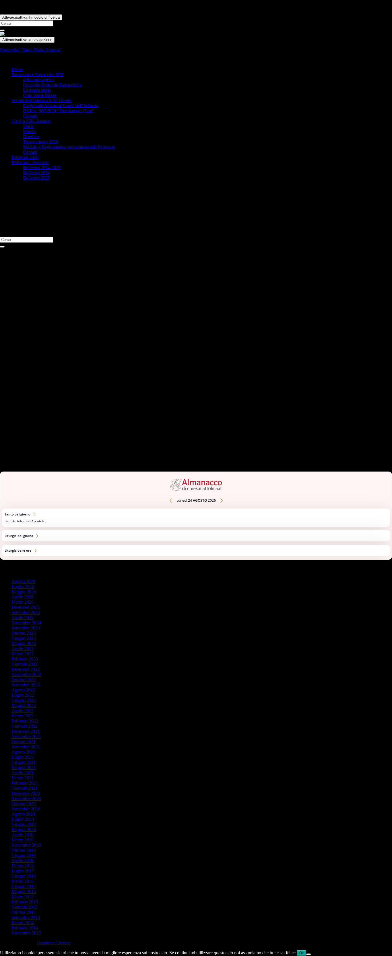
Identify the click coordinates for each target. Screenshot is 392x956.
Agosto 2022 (23, 689)
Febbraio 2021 (24, 783)
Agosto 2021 (23, 752)
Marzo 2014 (22, 922)
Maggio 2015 (23, 891)
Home (17, 69)
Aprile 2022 (22, 710)
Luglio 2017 (22, 870)
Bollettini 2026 (24, 157)
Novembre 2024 (26, 622)
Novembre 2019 (26, 845)
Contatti (30, 115)
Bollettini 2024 (36, 172)
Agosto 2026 (23, 581)
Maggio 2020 (23, 829)
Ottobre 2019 (23, 850)
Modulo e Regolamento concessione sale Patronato (69, 146)
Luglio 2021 (22, 757)
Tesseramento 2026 (40, 141)
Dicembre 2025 (25, 607)
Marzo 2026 (22, 602)
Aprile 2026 (22, 596)
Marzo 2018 (22, 865)
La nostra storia (37, 90)
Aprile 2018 (22, 860)
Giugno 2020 (23, 824)
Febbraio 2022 (24, 721)
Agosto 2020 (23, 814)
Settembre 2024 (25, 627)
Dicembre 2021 (25, 731)
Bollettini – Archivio (29, 162)
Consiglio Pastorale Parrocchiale (52, 84)
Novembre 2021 (26, 736)
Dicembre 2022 (25, 669)
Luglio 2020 (22, 819)
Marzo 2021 (22, 777)
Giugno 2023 (23, 638)
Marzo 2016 (22, 881)
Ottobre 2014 (23, 912)
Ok (301, 953)
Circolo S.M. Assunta (31, 121)
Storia (28, 126)
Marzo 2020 (22, 839)
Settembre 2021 (25, 746)
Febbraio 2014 (24, 927)
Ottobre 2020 (23, 803)
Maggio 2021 (23, 767)
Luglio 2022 (22, 695)
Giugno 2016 (23, 876)
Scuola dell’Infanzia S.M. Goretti (41, 100)
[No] (308, 954)
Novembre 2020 (26, 798)
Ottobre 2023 (23, 633)
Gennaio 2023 (24, 664)
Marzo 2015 (22, 896)
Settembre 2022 (25, 684)
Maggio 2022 (23, 705)
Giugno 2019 (23, 855)
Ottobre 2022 (23, 679)
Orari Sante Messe (39, 95)
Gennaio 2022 (24, 726)
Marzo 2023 (22, 653)
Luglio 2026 (22, 586)
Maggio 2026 (23, 591)
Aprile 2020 (22, 834)
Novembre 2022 (26, 674)
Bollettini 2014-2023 (42, 167)
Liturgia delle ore (196, 550)
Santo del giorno (196, 518)
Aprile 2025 (22, 617)
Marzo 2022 (22, 715)
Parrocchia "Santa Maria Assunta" (31, 49)
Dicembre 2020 (25, 793)
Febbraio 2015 (24, 901)
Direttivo (31, 136)
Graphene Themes (53, 942)
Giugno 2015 (23, 886)
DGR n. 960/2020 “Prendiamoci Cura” (58, 110)
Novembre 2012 (26, 932)
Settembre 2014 (25, 917)
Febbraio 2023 (24, 658)
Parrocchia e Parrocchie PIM (37, 74)
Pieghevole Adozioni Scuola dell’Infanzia (60, 105)
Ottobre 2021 (23, 741)
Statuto (29, 131)
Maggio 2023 (23, 643)
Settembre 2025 (25, 612)
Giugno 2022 (23, 700)
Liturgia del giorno (196, 535)
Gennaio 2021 (24, 788)
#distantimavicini (38, 79)
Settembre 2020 (25, 808)
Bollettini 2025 (36, 177)
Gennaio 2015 (24, 907)
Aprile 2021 (22, 772)
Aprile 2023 (22, 648)
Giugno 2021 (23, 762)
